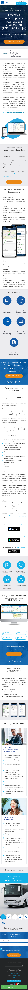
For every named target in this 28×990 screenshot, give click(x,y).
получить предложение (13, 41)
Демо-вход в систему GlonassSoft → (14, 110)
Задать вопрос (13, 654)
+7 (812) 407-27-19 (21, 1)
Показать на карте (14, 973)
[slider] (3, 923)
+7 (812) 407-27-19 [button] (11, 987)
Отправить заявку (13, 375)
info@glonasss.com (15, 977)
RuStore (22, 525)
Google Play (21, 536)
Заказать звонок (21, 3)
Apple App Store (20, 547)
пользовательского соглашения (18, 948)
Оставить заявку (14, 182)
